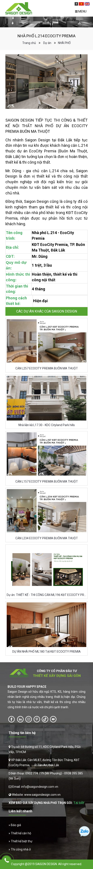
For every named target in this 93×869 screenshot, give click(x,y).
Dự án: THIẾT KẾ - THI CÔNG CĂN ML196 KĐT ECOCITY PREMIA (46, 595)
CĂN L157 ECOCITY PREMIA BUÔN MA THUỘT (46, 481)
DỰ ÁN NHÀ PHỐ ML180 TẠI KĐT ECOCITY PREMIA (46, 651)
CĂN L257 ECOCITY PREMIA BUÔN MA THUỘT (46, 368)
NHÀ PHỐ (64, 43)
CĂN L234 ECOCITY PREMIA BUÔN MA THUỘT (46, 538)
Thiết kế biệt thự (21, 841)
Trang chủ (29, 43)
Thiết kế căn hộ (21, 833)
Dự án (47, 43)
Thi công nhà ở (21, 849)
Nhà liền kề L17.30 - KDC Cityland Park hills (46, 425)
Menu (82, 11)
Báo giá (16, 825)
